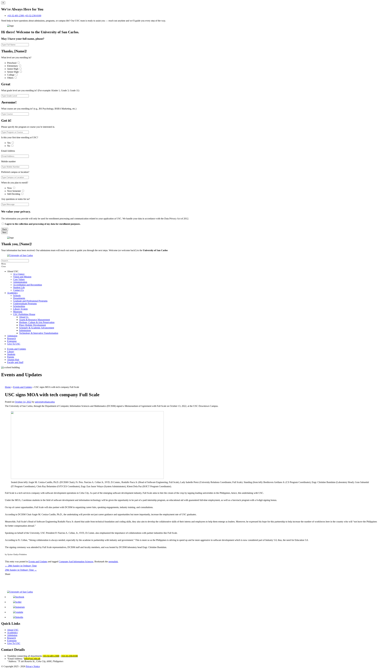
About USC (13, 630)
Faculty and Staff (15, 362)
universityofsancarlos (45, 402)
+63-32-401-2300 (15, 15)
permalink (113, 561)
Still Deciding (14, 194)
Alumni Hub (13, 359)
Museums (17, 311)
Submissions (25, 330)
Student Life (19, 287)
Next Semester (14, 191)
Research (11, 338)
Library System (20, 309)
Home (8, 387)
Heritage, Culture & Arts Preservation (36, 322)
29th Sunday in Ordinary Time (21, 570)
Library (10, 351)
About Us (23, 317)
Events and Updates (16, 349)
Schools (17, 295)
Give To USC (13, 344)
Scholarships (19, 306)
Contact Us (18, 290)
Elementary (13, 66)
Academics (12, 293)
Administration (20, 282)
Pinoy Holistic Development (32, 325)
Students (11, 354)
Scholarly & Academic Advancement (36, 327)
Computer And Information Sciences (76, 561)
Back (4, 229)
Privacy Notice (33, 666)
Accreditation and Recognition (27, 284)
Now (10, 188)
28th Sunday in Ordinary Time (21, 565)
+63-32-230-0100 (32, 15)
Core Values (19, 279)
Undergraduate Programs (25, 303)
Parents (10, 357)
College (11, 75)
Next (4, 232)
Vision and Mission (22, 276)
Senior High (13, 72)
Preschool (12, 63)
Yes (9, 143)
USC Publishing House (24, 314)
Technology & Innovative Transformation (38, 333)
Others (10, 78)
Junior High (13, 69)
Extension (12, 341)
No (9, 146)
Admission (12, 335)
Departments (19, 298)
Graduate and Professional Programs (30, 301)
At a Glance (18, 274)
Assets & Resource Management (34, 319)
